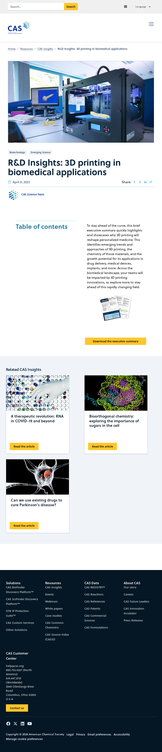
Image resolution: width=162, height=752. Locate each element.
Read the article (24, 446)
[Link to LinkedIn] (145, 182)
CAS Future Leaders (136, 601)
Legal (70, 734)
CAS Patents (92, 608)
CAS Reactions (94, 594)
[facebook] (134, 182)
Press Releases (133, 620)
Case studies (53, 616)
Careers (129, 594)
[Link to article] (151, 182)
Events (49, 594)
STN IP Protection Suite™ (17, 613)
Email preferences (99, 734)
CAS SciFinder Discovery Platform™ (22, 601)
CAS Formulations (96, 627)
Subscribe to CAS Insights (130, 579)
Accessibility (122, 734)
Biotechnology (17, 152)
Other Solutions (16, 630)
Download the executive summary (115, 341)
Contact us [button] (17, 708)
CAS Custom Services (20, 623)
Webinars (51, 601)
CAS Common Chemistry (54, 625)
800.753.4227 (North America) (19, 672)
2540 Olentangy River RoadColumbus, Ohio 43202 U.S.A (21, 692)
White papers (54, 608)
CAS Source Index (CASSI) (57, 636)
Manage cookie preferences (24, 739)
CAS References (94, 601)
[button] (126, 7)
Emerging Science (41, 152)
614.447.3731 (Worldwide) (14, 680)
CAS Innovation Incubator (134, 610)
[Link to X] (140, 182)
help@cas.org (15, 666)
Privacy (80, 734)
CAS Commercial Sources (95, 618)
